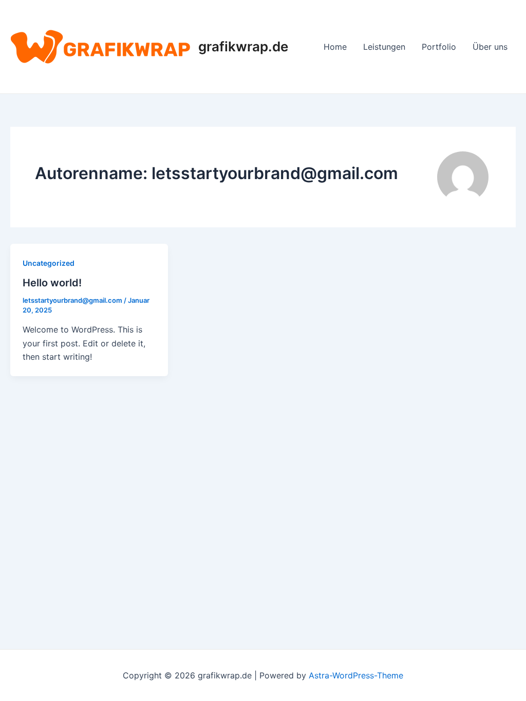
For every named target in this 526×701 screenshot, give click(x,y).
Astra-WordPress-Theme (356, 675)
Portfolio (439, 47)
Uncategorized (48, 263)
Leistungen (384, 47)
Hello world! (52, 283)
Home (335, 47)
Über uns (490, 47)
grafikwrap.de (243, 46)
